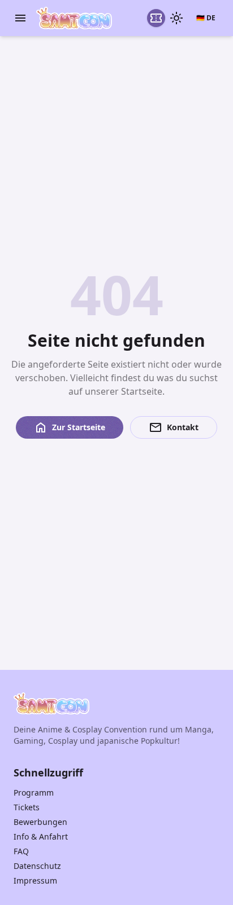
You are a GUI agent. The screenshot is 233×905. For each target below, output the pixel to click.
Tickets (27, 807)
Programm (34, 792)
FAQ (21, 851)
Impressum (35, 880)
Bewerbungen (40, 821)
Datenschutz (37, 865)
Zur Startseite (69, 427)
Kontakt (174, 427)
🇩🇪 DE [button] (205, 18)
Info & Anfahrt (41, 836)
